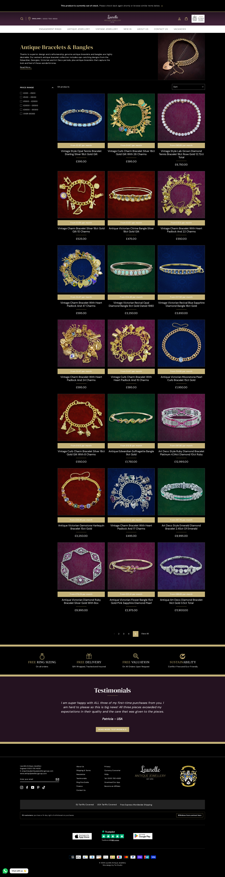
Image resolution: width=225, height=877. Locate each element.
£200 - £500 (29, 93)
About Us (80, 766)
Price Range (27, 87)
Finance (79, 786)
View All (145, 633)
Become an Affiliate (112, 786)
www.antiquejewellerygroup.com (33, 773)
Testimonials (81, 778)
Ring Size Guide (82, 782)
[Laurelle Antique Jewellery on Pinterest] (38, 787)
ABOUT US (142, 29)
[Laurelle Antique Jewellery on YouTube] (32, 787)
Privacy (107, 766)
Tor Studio (118, 865)
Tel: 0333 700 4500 (112, 778)
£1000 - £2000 (30, 101)
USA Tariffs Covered (107, 804)
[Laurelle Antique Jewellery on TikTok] (43, 787)
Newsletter (80, 774)
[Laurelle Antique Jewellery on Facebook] (27, 787)
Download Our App (112, 782)
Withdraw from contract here (189, 815)
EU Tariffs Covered (85, 804)
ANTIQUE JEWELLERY (78, 29)
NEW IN (128, 29)
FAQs (106, 774)
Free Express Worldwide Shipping (136, 804)
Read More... (26, 67)
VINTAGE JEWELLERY (107, 29)
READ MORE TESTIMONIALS (112, 729)
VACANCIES (180, 29)
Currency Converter (112, 770)
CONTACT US (161, 29)
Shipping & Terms (83, 770)
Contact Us (81, 790)
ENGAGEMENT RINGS (50, 29)
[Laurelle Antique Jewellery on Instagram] (21, 787)
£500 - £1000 (29, 97)
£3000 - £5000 (30, 109)
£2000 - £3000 (30, 105)
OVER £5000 (29, 113)
